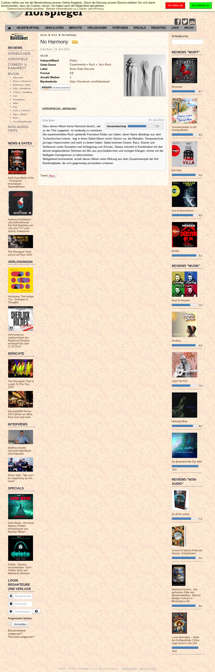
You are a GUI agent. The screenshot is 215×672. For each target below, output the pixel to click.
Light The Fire (179, 381)
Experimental (78, 64)
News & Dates (54, 27)
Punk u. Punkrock (21, 110)
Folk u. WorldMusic (22, 88)
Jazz (15, 96)
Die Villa (176, 170)
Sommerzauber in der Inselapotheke (184, 129)
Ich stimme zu (200, 5)
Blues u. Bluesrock (22, 81)
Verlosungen (97, 27)
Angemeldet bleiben (20, 618)
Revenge (177, 86)
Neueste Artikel (28, 27)
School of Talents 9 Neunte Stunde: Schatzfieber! (187, 552)
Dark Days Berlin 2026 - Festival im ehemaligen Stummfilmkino (21, 182)
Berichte (75, 27)
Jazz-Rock (104, 64)
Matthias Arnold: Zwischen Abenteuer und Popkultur (19, 450)
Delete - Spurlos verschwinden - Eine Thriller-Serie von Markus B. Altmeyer (19, 569)
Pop (15, 107)
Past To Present (181, 300)
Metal (15, 103)
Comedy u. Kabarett (18, 66)
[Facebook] (177, 21)
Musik (13, 74)
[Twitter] (185, 21)
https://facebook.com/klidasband (89, 81)
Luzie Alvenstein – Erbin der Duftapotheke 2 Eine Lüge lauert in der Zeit (185, 640)
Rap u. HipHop (20, 114)
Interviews (120, 27)
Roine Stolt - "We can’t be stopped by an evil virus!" (20, 478)
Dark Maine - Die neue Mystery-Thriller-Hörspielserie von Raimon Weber (21, 527)
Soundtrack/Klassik (22, 121)
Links (175, 27)
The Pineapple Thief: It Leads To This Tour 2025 (21, 384)
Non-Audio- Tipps (18, 128)
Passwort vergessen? (21, 636)
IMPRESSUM (129, 668)
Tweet (43, 175)
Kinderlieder (19, 99)
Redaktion (158, 27)
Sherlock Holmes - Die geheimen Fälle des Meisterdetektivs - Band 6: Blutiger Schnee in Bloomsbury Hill (186, 595)
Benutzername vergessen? (17, 632)
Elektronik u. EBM (21, 85)
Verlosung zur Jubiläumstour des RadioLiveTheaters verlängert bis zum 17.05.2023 (19, 340)
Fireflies (176, 340)
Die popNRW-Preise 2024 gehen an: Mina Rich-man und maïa (20, 414)
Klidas (73, 60)
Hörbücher (19, 53)
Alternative (18, 77)
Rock (15, 118)
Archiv (189, 27)
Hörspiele (18, 59)
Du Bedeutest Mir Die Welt (187, 461)
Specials (139, 27)
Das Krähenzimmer (183, 210)
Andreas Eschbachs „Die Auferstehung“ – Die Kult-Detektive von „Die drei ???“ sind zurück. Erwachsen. (20, 225)
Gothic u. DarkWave (22, 92)
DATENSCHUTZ (148, 668)
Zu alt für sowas (181, 514)
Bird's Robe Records (82, 69)
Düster (175, 251)
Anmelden (20, 624)
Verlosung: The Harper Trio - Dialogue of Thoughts (21, 299)
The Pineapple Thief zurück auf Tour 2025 (20, 253)
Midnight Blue (179, 421)
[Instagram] (192, 21)
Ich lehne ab (175, 5)
